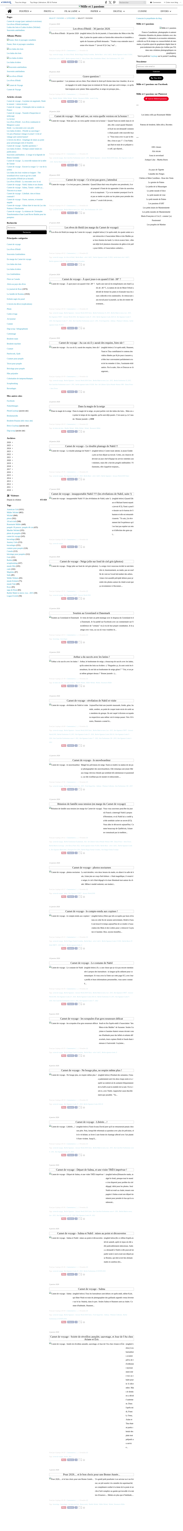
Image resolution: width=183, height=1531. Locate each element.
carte (9, 569)
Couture (10, 349)
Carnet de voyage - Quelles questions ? (22, 146)
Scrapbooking (12, 383)
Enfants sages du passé (16, 299)
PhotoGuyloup (12, 411)
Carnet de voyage (14, 244)
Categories (70, 18)
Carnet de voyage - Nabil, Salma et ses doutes (25, 185)
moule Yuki (11, 584)
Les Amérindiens (13, 274)
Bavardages (11, 388)
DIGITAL (117, 11)
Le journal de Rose (14, 289)
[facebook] (106, 2)
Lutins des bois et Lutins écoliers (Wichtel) (23, 27)
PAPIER (94, 11)
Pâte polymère (12, 373)
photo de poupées (14, 533)
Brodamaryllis (12, 416)
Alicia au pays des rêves (16, 284)
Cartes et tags (12, 314)
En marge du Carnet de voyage (19, 259)
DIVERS (165, 11)
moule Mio (11, 566)
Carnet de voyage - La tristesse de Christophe (24, 211)
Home (9, 9)
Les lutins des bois (14, 264)
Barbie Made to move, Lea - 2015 (20, 593)
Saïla (9, 575)
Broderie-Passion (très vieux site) (20, 421)
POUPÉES (24, 11)
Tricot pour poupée (14, 364)
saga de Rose (12, 590)
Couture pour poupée (15, 359)
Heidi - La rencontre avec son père (20, 128)
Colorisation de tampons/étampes (20, 378)
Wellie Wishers (13, 578)
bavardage (11, 539)
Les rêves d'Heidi (14, 249)
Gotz (9, 557)
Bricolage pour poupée (16, 368)
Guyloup (154, 56)
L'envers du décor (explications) (19, 304)
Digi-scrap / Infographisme (17, 329)
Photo (9, 309)
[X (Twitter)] (110, 2)
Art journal (11, 319)
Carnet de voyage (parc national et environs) (24, 21)
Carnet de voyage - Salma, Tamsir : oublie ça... (25, 187)
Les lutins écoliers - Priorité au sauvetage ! (23, 131)
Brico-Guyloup (13, 426)
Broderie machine (14, 344)
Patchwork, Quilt (13, 354)
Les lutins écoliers (14, 269)
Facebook (11, 401)
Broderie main (12, 339)
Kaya (9, 587)
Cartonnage (11, 334)
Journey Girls (12, 542)
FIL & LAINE (70, 11)
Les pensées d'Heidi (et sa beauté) (20, 179)
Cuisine (10, 324)
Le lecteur (11, 119)
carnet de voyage (14, 536)
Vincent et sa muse (14, 190)
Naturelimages (13, 406)
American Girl (13, 509)
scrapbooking (12, 563)
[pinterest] (114, 2)
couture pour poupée (15, 548)
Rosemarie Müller (14, 524)
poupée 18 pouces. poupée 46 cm (20, 527)
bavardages (11, 545)
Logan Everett (13, 596)
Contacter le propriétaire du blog (149, 18)
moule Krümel (13, 581)
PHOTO (47, 11)
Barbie (10, 560)
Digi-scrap (11, 431)
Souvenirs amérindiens (16, 30)
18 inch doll (12, 521)
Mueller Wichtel (13, 530)
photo (9, 518)
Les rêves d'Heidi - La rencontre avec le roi (24, 182)
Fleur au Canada (13, 279)
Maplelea (11, 572)
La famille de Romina (15, 294)
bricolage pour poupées (16, 554)
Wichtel (10, 515)
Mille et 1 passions (56, 18)
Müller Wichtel (13, 512)
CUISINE (142, 11)
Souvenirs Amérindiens (16, 254)
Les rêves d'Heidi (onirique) (18, 24)
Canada (10, 551)
